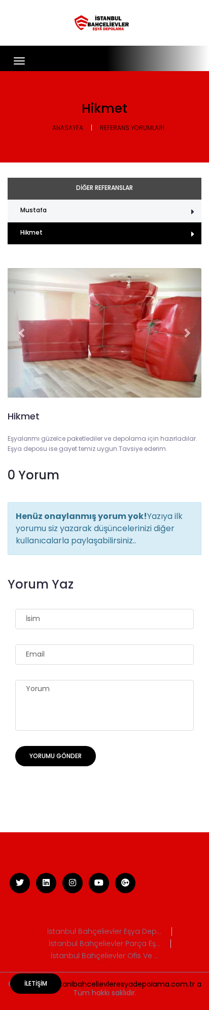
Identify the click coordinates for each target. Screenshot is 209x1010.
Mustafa (33, 210)
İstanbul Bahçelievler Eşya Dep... (104, 931)
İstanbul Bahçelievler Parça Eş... (104, 943)
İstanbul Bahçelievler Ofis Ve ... (105, 956)
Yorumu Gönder (55, 756)
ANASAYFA (67, 128)
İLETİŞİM (35, 983)
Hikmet (31, 232)
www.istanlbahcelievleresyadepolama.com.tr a (118, 984)
